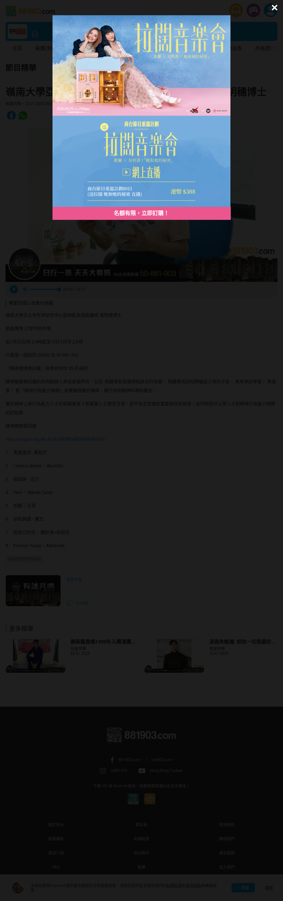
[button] (273, 7)
